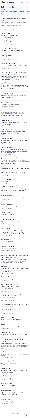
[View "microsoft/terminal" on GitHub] (14, 291)
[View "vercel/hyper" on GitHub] (10, 102)
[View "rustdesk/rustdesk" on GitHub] (14, 186)
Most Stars (13, 29)
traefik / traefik (5, 376)
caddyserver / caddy (7, 93)
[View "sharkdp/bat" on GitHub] (10, 239)
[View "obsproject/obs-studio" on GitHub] (16, 63)
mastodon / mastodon (8, 352)
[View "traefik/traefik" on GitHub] (11, 375)
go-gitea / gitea (6, 147)
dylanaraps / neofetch (8, 219)
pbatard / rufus (5, 33)
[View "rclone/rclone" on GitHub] (11, 83)
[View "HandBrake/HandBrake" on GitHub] (17, 284)
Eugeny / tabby (5, 212)
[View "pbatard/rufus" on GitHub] (11, 33)
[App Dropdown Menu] (27, 2)
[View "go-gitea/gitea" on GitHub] (11, 147)
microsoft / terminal (7, 292)
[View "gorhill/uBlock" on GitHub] (11, 120)
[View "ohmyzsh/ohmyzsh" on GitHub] (14, 110)
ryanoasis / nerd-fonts (8, 158)
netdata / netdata (6, 138)
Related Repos (8, 2)
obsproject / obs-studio (8, 63)
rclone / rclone (5, 83)
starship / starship (6, 391)
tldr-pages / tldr (6, 368)
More (3, 9)
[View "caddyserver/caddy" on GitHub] (14, 93)
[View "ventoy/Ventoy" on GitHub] (12, 40)
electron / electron (7, 196)
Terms (17, 413)
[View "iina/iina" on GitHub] (7, 324)
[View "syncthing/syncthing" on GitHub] (15, 48)
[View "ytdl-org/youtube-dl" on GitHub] (15, 129)
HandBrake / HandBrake (8, 284)
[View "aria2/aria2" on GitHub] (9, 266)
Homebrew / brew (6, 277)
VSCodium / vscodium (8, 246)
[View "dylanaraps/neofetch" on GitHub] (15, 219)
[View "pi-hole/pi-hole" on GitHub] (11, 55)
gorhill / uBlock (5, 120)
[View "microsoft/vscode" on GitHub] (13, 179)
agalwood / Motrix (6, 383)
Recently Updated (21, 29)
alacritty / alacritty (6, 205)
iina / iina (3, 324)
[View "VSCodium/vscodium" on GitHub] (15, 246)
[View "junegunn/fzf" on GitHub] (10, 399)
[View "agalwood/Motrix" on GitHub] (13, 383)
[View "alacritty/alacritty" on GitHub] (13, 204)
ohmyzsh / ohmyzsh (7, 110)
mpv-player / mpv (6, 361)
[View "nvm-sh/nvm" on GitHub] (10, 228)
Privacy (12, 413)
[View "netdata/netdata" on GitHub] (13, 138)
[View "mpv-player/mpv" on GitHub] (13, 361)
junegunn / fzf (5, 399)
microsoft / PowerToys (8, 301)
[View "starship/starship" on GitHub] (13, 390)
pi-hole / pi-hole (6, 56)
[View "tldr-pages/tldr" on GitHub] (11, 368)
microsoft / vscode (7, 179)
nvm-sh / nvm (5, 228)
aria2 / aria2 (4, 266)
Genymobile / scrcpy (7, 317)
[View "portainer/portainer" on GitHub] (15, 309)
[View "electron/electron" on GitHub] (13, 195)
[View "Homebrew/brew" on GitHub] (13, 277)
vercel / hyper (5, 102)
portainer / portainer (7, 310)
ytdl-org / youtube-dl (7, 129)
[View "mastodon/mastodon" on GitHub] (16, 352)
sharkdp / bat (5, 239)
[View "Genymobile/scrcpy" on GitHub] (14, 317)
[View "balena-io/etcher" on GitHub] (16, 7)
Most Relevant (5, 29)
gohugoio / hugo (6, 332)
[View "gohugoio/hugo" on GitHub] (12, 332)
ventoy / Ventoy (6, 41)
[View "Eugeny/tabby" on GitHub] (11, 212)
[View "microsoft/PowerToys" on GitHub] (16, 300)
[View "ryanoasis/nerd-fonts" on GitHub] (16, 158)
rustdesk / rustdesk (7, 187)
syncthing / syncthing (8, 48)
